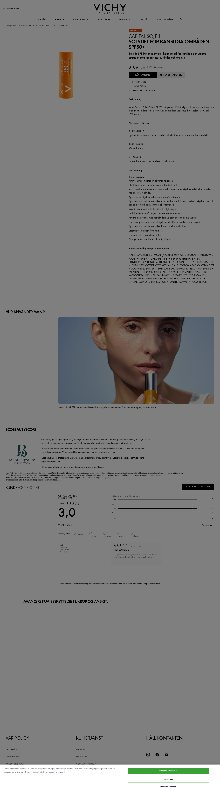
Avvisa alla (168, 780)
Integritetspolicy (60, 772)
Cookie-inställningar (168, 786)
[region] (110, 777)
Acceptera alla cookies (168, 771)
